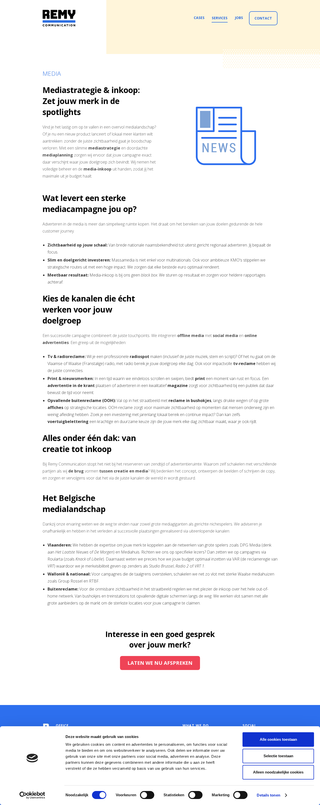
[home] (59, 18)
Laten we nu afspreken (160, 663)
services (220, 18)
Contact (263, 18)
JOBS (239, 17)
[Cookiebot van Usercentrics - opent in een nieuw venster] (32, 795)
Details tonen (268, 795)
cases (199, 17)
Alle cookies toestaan (278, 739)
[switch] (147, 795)
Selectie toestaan (278, 756)
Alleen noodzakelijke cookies (278, 772)
